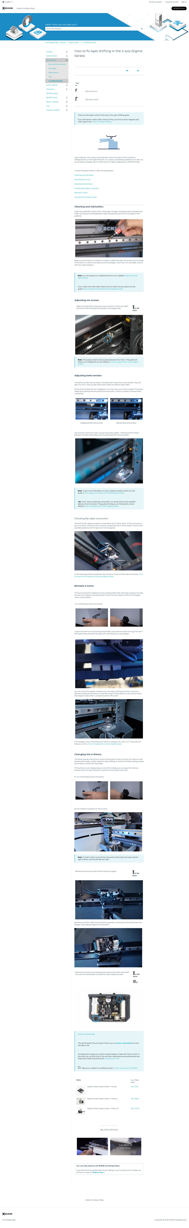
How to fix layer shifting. (102, 122)
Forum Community (86, 1034)
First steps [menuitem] (52, 68)
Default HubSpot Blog (26, 8)
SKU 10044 (135, 1108)
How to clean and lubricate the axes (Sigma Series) (103, 289)
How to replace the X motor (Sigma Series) (102, 506)
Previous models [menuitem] (52, 110)
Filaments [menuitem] (50, 89)
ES (138, 71)
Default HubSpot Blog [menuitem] (94, 1200)
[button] (66, 52)
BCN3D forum (179, 8)
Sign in (184, 2)
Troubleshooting (89, 42)
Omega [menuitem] (49, 52)
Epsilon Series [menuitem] (51, 56)
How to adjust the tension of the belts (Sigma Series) (103, 493)
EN (127, 71)
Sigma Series (74, 42)
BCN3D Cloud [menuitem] (51, 97)
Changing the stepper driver (85, 197)
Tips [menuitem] (50, 77)
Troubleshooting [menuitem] (55, 81)
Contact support (155, 2)
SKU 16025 (135, 1099)
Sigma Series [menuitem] (51, 60)
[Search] (142, 29)
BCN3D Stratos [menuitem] (52, 93)
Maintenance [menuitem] (53, 73)
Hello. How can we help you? (61, 24)
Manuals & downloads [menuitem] (57, 64)
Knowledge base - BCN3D (55, 42)
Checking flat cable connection (86, 188)
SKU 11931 (134, 1087)
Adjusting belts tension (83, 184)
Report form (98, 1172)
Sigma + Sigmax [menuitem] (52, 102)
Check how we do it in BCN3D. (126, 1068)
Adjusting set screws (82, 179)
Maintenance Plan (112, 1059)
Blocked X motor (81, 193)
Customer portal (171, 2)
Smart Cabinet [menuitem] (52, 85)
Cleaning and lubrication (84, 175)
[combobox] (92, 29)
